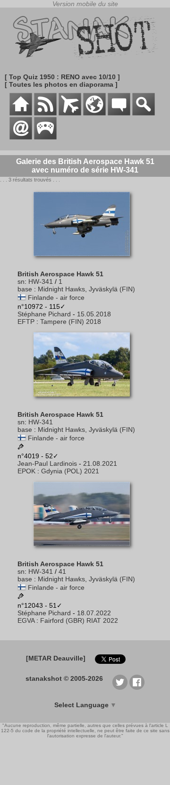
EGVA (25, 620)
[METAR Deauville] (55, 658)
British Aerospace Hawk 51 (60, 274)
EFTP (25, 321)
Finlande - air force (56, 297)
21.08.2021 (100, 463)
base (24, 289)
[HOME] (20, 113)
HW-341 (40, 281)
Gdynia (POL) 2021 (70, 471)
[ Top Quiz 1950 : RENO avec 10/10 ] (62, 77)
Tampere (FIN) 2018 (70, 321)
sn (21, 281)
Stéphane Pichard (44, 314)
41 (62, 571)
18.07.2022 (94, 613)
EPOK (26, 471)
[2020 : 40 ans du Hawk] (20, 447)
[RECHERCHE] (143, 113)
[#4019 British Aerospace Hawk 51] (85, 401)
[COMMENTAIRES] (119, 113)
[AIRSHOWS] (94, 113)
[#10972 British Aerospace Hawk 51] (85, 260)
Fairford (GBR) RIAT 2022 (79, 620)
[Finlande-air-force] (21, 297)
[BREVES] (45, 113)
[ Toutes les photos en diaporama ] (61, 84)
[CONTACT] (20, 137)
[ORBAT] (70, 113)
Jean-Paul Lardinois (47, 463)
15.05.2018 (94, 314)
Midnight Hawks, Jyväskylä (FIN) (86, 289)
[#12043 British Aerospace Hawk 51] (85, 550)
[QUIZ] (45, 137)
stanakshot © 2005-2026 (64, 678)
